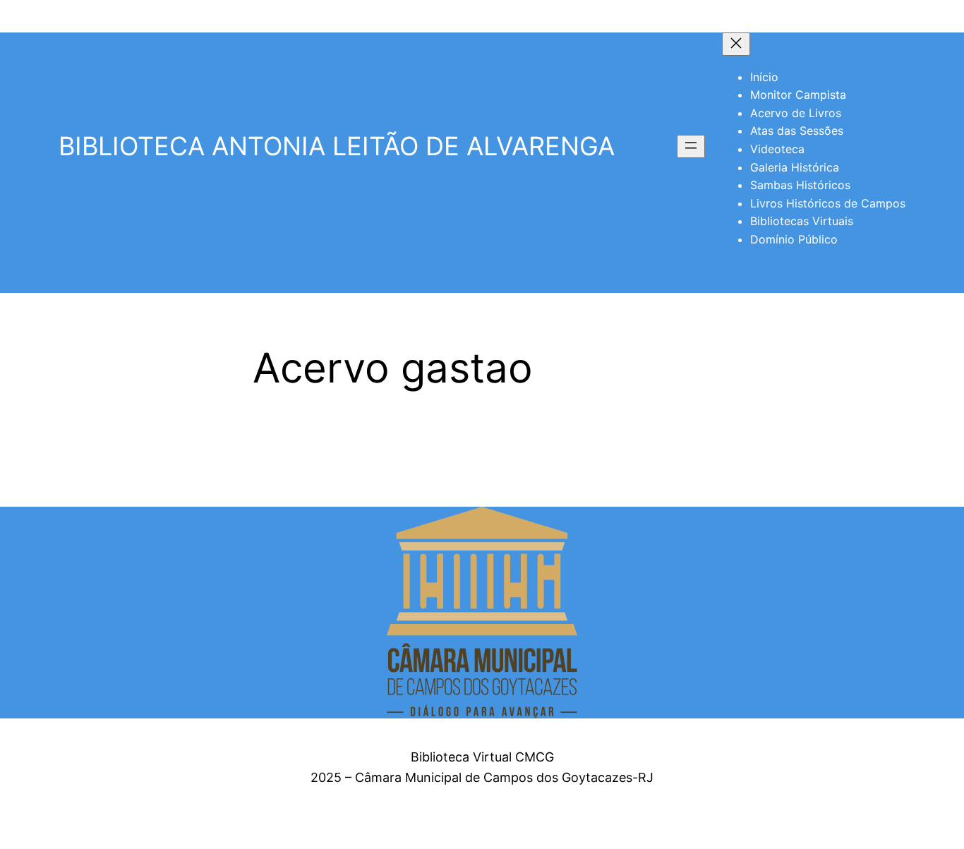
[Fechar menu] (736, 44)
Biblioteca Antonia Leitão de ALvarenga (337, 146)
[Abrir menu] (691, 146)
